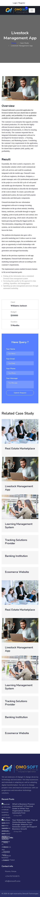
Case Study (24, 43)
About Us (7, 847)
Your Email (10, 359)
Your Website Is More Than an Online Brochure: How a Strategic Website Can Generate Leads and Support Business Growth (25, 824)
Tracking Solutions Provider (16, 541)
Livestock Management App (19, 487)
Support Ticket (9, 860)
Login (15, 3)
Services (6, 851)
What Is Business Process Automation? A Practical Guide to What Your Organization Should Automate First (23, 808)
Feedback (7, 855)
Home (13, 43)
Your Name (10, 349)
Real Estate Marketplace (20, 448)
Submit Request (20, 393)
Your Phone (10, 368)
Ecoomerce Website (17, 572)
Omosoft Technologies (30, 894)
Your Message (12, 378)
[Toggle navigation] (32, 10)
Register (21, 3)
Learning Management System (18, 525)
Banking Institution (16, 556)
